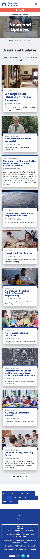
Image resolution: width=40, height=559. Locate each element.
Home (11, 40)
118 (4, 502)
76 (25, 497)
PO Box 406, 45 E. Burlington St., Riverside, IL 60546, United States (20, 542)
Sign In (19, 519)
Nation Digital (30, 549)
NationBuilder (18, 549)
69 (22, 493)
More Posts (20, 476)
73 (9, 497)
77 (30, 497)
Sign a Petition (20, 14)
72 (4, 497)
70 (27, 493)
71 (32, 493)
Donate (20, 10)
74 (15, 497)
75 (20, 497)
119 (10, 502)
